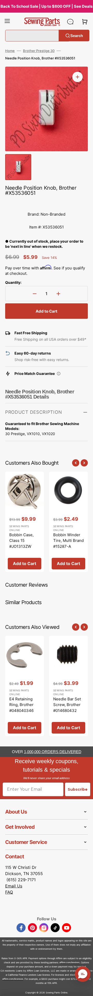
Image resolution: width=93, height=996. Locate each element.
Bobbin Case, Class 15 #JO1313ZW (21, 540)
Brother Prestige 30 (39, 51)
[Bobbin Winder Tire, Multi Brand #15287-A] (68, 522)
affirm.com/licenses (12, 978)
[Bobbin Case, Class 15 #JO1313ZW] (24, 522)
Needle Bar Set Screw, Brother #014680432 (67, 705)
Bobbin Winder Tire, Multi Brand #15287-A (68, 540)
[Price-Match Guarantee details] (58, 373)
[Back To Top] (85, 988)
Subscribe (78, 789)
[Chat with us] (70, 21)
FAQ (9, 892)
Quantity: (13, 282)
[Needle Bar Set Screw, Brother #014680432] (68, 686)
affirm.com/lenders (69, 962)
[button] (7, 21)
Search (76, 35)
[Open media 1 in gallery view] (77, 77)
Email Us (13, 885)
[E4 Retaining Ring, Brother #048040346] (24, 686)
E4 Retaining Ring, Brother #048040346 (21, 705)
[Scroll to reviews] (46, 203)
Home (10, 51)
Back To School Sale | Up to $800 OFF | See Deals (46, 6)
